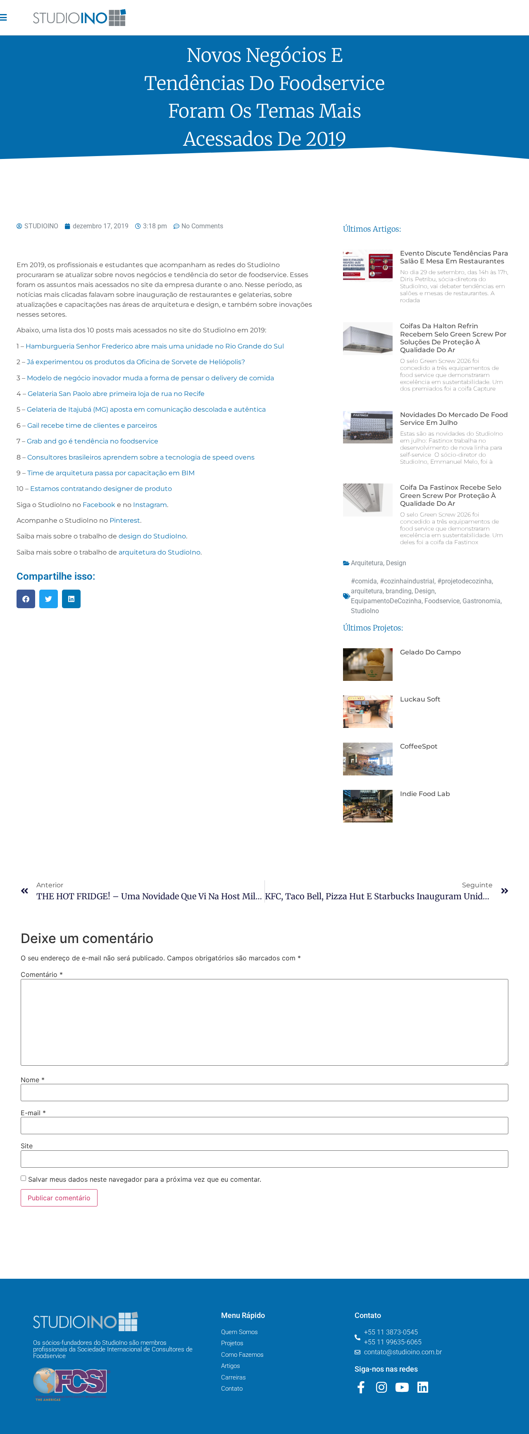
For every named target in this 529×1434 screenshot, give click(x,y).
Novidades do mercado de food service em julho (454, 419)
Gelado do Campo (430, 652)
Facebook (99, 505)
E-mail (33, 1112)
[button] (26, 599)
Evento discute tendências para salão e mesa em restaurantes (454, 257)
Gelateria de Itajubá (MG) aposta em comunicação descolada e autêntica (146, 409)
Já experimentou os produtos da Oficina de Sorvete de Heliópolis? (136, 362)
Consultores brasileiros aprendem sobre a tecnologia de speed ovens (141, 457)
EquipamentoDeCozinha (386, 601)
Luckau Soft (420, 699)
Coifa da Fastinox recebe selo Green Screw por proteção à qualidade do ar (450, 495)
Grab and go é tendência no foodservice (92, 441)
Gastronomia (481, 601)
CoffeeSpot (419, 746)
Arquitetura (367, 563)
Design (396, 563)
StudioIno (365, 611)
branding (399, 591)
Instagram (150, 505)
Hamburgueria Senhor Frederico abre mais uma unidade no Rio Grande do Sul (155, 346)
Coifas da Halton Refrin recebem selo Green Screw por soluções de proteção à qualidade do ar (453, 338)
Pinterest (125, 520)
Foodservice (442, 601)
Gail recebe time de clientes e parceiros (92, 425)
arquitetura (367, 591)
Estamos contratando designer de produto (101, 489)
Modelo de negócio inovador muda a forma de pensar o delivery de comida (150, 378)
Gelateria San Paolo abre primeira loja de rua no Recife (116, 394)
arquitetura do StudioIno (159, 552)
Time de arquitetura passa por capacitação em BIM (111, 473)
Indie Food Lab (425, 794)
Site (27, 1145)
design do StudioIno (152, 536)
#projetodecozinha (464, 581)
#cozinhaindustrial (407, 581)
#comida (364, 581)
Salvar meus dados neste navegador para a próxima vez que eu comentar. (144, 1179)
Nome (33, 1079)
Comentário (42, 974)
